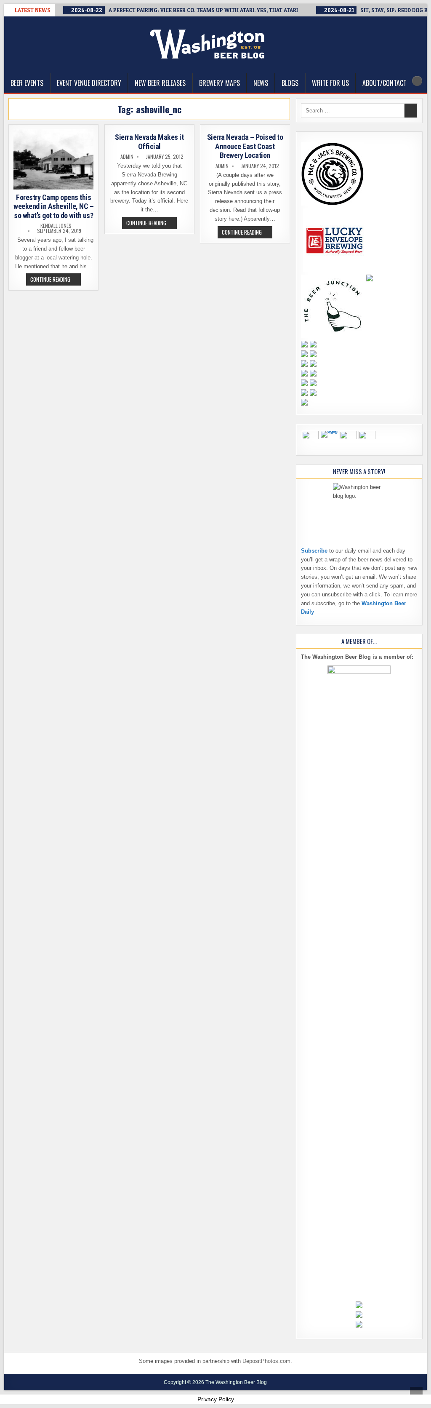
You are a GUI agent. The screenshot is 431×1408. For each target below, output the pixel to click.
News (260, 83)
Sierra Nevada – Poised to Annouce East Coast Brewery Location (245, 146)
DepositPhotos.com (266, 1361)
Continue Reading (55, 280)
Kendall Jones (56, 225)
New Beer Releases (160, 83)
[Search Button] (417, 81)
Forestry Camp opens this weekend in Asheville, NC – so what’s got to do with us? (53, 206)
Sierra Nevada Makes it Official (149, 142)
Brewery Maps (219, 83)
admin (126, 156)
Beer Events (27, 83)
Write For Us (330, 83)
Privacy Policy (215, 1399)
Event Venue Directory (89, 83)
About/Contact (384, 83)
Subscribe (314, 551)
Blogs (290, 83)
